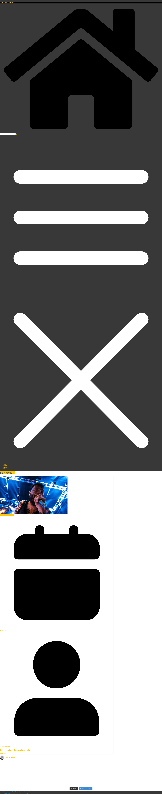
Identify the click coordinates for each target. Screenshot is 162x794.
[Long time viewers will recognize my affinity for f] (81, 763)
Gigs (4, 464)
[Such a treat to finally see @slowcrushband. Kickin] (81, 784)
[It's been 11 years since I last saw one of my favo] (26, 779)
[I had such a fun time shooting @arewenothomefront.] (26, 772)
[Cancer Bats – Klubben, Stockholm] (34, 513)
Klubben (11, 515)
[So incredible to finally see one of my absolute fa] (135, 765)
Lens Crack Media (6, 2)
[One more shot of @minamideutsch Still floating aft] (135, 776)
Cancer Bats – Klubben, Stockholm (15, 750)
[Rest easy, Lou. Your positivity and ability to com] (26, 763)
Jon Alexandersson (5, 746)
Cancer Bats (3, 515)
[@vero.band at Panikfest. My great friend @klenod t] (26, 784)
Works (5, 465)
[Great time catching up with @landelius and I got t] (135, 770)
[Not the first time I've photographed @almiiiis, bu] (81, 778)
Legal (4, 468)
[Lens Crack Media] (81, 132)
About (5, 467)
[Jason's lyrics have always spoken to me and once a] (81, 771)
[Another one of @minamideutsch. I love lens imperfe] (135, 784)
